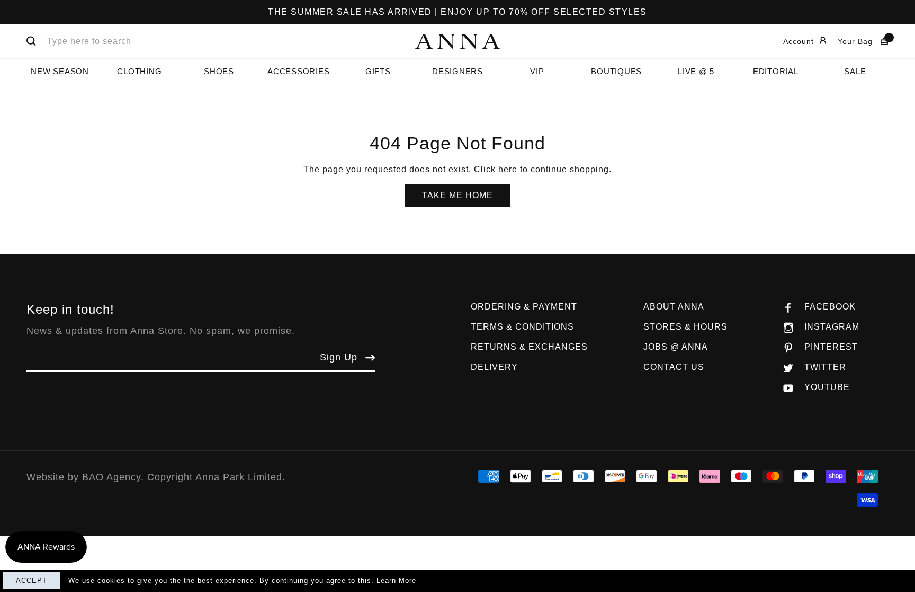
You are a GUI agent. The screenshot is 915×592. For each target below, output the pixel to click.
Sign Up (338, 357)
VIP (537, 71)
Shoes (219, 71)
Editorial (776, 71)
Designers (457, 71)
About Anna (673, 306)
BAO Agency (111, 477)
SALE (855, 71)
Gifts (378, 71)
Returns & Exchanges (529, 346)
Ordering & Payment (524, 306)
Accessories (298, 71)
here (507, 169)
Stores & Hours (685, 326)
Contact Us (673, 367)
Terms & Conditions (522, 326)
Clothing (139, 71)
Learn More (396, 581)
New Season (60, 71)
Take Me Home (457, 195)
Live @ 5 (696, 71)
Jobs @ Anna (675, 346)
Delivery (494, 367)
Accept (31, 581)
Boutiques (616, 71)
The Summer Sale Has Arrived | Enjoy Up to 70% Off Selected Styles (457, 11)
